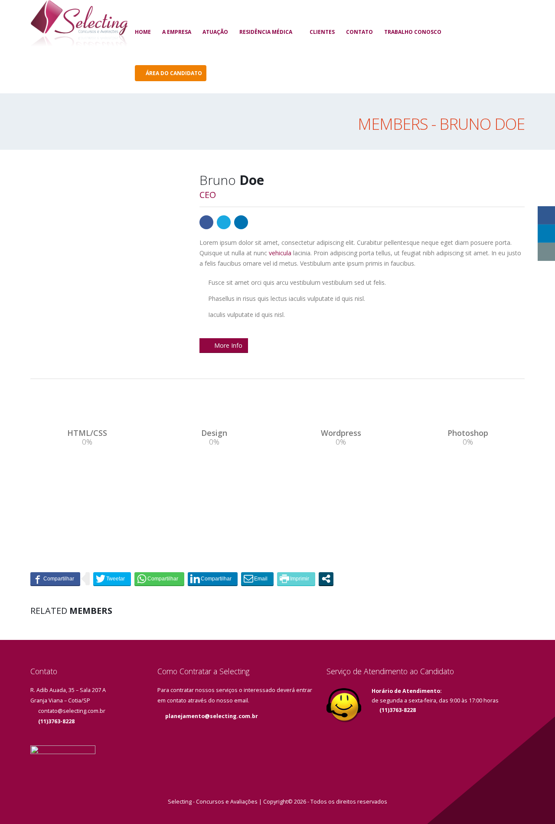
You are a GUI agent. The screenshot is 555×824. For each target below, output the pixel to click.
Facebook (206, 222)
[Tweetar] (112, 578)
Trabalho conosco (412, 32)
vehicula (280, 253)
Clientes (322, 32)
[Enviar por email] (257, 578)
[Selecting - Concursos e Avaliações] (78, 24)
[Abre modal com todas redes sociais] (326, 578)
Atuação (215, 32)
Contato (359, 32)
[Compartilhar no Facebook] (55, 578)
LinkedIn (241, 222)
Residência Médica (265, 32)
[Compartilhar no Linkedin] (213, 578)
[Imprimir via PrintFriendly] (296, 578)
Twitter (224, 222)
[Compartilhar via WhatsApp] (159, 578)
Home (143, 32)
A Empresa (176, 32)
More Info (228, 345)
